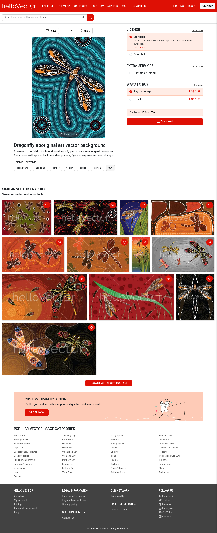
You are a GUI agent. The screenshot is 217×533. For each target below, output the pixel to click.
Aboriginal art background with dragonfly (78, 203)
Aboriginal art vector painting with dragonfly (28, 240)
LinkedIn (166, 516)
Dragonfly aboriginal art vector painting (176, 240)
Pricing (178, 6)
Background (22, 167)
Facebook (167, 496)
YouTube (166, 512)
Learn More (197, 30)
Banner (56, 167)
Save (53, 30)
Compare (198, 85)
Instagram (167, 508)
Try (70, 30)
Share (86, 30)
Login (191, 6)
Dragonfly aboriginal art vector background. (21, 205)
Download (166, 121)
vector (69, 167)
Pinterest (166, 504)
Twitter (165, 500)
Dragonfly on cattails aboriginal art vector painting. (133, 207)
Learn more (139, 47)
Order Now (36, 412)
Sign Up (207, 5)
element (97, 167)
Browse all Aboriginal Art (108, 383)
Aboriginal (40, 167)
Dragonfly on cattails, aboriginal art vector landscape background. (128, 277)
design (83, 167)
